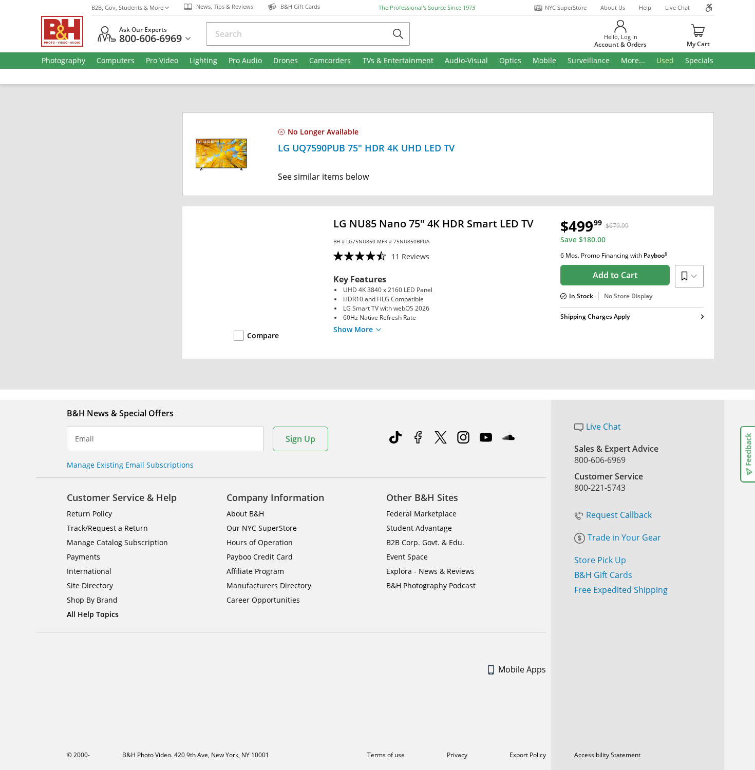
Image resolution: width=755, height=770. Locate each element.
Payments (83, 557)
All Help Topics (93, 614)
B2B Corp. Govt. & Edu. (425, 542)
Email (84, 438)
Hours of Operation (259, 542)
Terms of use (386, 754)
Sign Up (300, 439)
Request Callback (619, 515)
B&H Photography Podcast (431, 585)
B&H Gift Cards (603, 575)
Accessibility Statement (607, 754)
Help (645, 7)
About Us (612, 7)
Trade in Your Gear (624, 537)
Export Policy (527, 754)
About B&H (245, 513)
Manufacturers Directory (268, 585)
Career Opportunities (263, 600)
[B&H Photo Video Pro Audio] (66, 31)
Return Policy (89, 513)
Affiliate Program (255, 571)
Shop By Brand (92, 600)
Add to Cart (615, 275)
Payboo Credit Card (259, 557)
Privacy (457, 754)
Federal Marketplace (421, 513)
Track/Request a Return (107, 528)
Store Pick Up (600, 560)
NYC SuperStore (566, 7)
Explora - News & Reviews (430, 571)
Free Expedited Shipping (621, 589)
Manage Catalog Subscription (117, 542)
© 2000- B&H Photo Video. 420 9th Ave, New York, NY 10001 (168, 754)
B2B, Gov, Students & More (127, 7)
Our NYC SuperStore (261, 528)
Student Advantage (419, 528)
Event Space (407, 557)
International (89, 571)
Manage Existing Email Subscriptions (130, 464)
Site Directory (90, 585)
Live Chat (677, 7)
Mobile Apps (522, 669)
